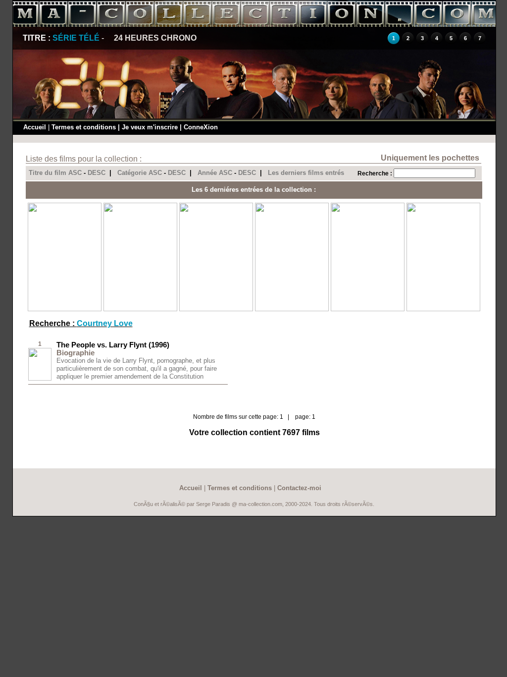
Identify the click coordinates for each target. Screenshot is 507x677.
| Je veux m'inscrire (148, 127)
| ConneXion (199, 127)
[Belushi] (64, 309)
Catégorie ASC (139, 172)
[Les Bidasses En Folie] (443, 309)
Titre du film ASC (55, 172)
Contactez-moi (299, 488)
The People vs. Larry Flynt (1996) (112, 344)
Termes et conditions (83, 127)
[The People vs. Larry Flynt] (39, 378)
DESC (96, 172)
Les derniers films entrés (306, 172)
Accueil (34, 127)
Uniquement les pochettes (430, 158)
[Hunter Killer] (140, 309)
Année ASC (215, 172)
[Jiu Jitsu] (216, 309)
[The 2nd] (292, 309)
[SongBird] (368, 309)
